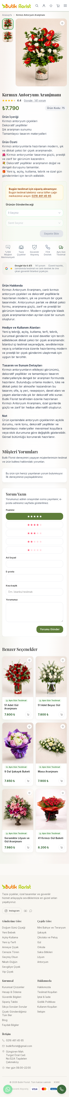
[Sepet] (58, 5)
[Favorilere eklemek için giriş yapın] (62, 23)
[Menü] (65, 5)
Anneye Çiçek (10, 947)
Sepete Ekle (51, 233)
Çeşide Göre (44, 921)
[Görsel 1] (7, 24)
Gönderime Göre (12, 921)
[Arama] (37, 5)
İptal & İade (44, 996)
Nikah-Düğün (9, 961)
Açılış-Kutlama (10, 937)
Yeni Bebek (9, 932)
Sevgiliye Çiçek (11, 966)
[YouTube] (25, 910)
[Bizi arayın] (61, 1089)
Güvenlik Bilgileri (11, 996)
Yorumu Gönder (50, 629)
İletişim (41, 1011)
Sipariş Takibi (10, 1001)
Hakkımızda (44, 987)
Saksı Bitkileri (45, 952)
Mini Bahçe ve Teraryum (51, 927)
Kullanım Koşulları (47, 1006)
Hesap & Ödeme (11, 992)
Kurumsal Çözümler (13, 987)
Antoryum (42, 961)
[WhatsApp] (30, 910)
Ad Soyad (11, 557)
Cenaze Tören (10, 952)
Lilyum (40, 956)
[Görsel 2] (7, 36)
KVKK (57, 1082)
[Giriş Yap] (44, 5)
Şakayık (42, 932)
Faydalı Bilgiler (10, 1024)
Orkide (41, 947)
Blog (4, 1020)
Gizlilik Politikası (46, 1001)
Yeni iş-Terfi (9, 942)
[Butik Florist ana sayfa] (16, 886)
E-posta (10, 571)
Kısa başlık (11, 585)
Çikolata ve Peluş (47, 937)
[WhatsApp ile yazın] (7, 1089)
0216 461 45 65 (41, 195)
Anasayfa (7, 15)
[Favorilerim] (51, 5)
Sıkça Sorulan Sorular (14, 1006)
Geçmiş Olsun (10, 956)
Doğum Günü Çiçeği (13, 927)
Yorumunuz (12, 599)
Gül (39, 942)
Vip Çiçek (7, 971)
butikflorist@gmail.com (19, 1045)
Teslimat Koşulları (47, 992)
